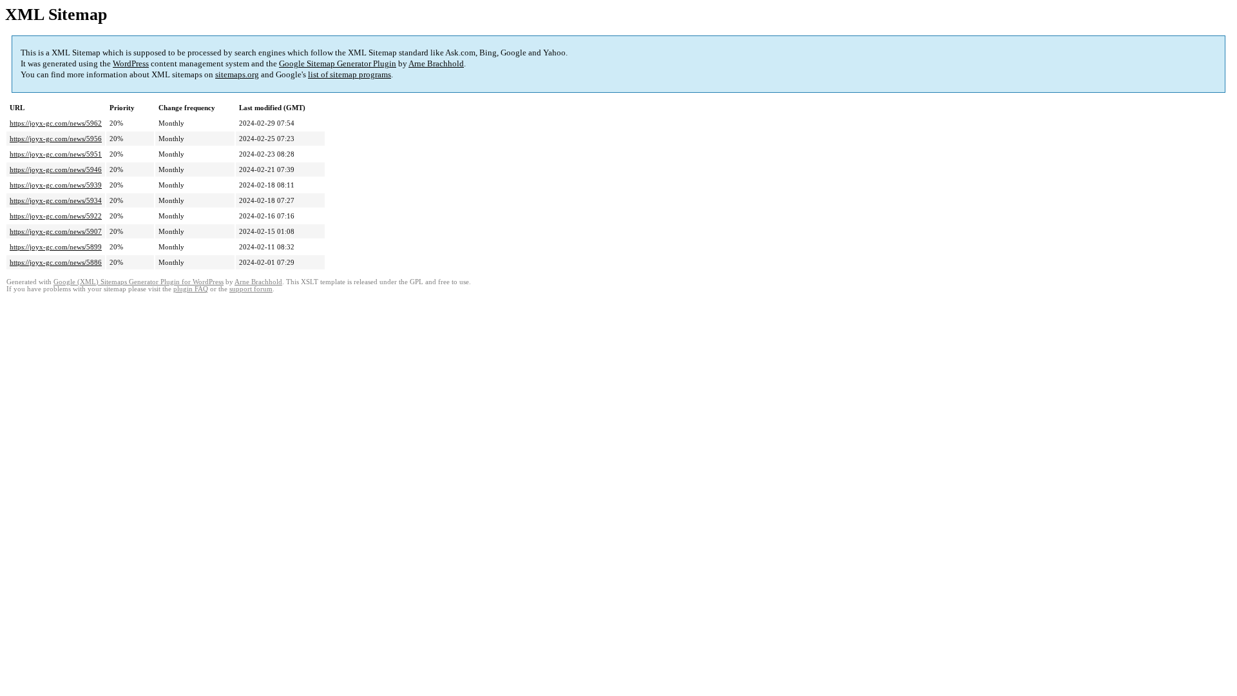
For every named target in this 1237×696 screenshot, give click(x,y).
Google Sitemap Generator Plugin (337, 63)
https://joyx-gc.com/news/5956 (56, 138)
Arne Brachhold (436, 63)
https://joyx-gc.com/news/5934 (56, 200)
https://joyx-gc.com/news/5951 (56, 154)
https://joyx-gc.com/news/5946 (56, 169)
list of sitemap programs (349, 74)
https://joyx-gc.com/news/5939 (56, 185)
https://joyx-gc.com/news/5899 (56, 247)
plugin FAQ (190, 289)
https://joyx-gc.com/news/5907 (56, 231)
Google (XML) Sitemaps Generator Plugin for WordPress (138, 281)
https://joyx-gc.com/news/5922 (56, 216)
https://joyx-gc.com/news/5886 (56, 262)
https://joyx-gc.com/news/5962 (56, 123)
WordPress (131, 63)
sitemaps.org (237, 74)
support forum (251, 289)
